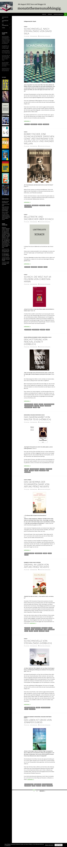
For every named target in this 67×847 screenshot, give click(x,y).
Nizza (45, 629)
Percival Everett (28, 407)
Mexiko (39, 337)
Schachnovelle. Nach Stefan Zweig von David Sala (38, 31)
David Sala (27, 124)
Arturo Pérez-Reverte (29, 553)
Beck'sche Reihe (28, 329)
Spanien (29, 479)
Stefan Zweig (46, 124)
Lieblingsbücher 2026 (5, 18)
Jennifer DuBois (38, 784)
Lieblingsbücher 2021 (46, 707)
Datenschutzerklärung (58, 14)
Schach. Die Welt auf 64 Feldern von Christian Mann (37, 279)
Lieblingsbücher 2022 (29, 405)
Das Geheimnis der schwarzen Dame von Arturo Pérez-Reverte (36, 484)
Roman (26, 470)
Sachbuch (43, 329)
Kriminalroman (39, 553)
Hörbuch (41, 404)
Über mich (44, 14)
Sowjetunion (42, 470)
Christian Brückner (29, 404)
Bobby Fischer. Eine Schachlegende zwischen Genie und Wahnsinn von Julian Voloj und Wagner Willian (39, 139)
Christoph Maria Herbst (30, 707)
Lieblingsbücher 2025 (5, 21)
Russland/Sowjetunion (46, 716)
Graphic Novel (34, 124)
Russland (31, 470)
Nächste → (42, 791)
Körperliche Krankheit (33, 337)
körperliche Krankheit (49, 404)
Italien (30, 562)
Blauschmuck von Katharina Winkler (5, 263)
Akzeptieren (58, 844)
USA (39, 407)
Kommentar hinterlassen (44, 36)
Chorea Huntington (29, 784)
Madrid (45, 553)
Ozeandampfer (51, 629)
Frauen (25, 337)
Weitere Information (49, 844)
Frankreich (26, 562)
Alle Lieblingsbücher (5, 25)
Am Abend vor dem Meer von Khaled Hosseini (5, 250)
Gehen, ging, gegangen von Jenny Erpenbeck (5, 254)
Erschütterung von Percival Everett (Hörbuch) (35, 341)
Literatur (37, 405)
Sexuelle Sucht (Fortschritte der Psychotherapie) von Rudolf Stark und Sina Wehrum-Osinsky (6, 217)
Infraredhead (34, 36)
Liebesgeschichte (39, 629)
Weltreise (38, 562)
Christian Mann (36, 329)
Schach (25, 26)
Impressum (50, 14)
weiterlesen (27, 121)
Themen (3, 27)
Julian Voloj (42, 205)
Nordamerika (45, 337)
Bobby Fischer (27, 205)
